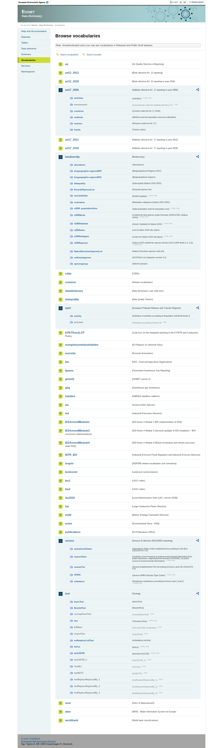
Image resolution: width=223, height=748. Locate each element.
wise (68, 711)
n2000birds (79, 215)
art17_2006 (72, 89)
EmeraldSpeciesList (84, 189)
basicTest (79, 602)
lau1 (67, 480)
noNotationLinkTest (84, 640)
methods (78, 117)
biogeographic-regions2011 (88, 177)
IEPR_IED (71, 454)
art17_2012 (72, 139)
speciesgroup (81, 264)
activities (78, 98)
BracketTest (80, 608)
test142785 (79, 653)
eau (76, 620)
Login (175, 2)
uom (68, 703)
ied (67, 413)
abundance (79, 165)
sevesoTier (79, 567)
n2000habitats (81, 223)
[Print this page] (181, 2)
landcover (71, 472)
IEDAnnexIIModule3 (77, 430)
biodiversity (72, 156)
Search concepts (94, 55)
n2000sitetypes (81, 236)
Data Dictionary (46, 25)
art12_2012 (72, 72)
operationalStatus (83, 549)
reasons (78, 123)
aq (66, 64)
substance (79, 581)
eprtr (68, 308)
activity (77, 316)
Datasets (25, 37)
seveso (69, 540)
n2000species (81, 243)
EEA (35, 2)
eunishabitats (81, 195)
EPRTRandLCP (74, 332)
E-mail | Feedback (30, 738)
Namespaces (28, 71)
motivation (79, 202)
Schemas (26, 54)
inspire (69, 463)
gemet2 (69, 379)
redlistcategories (82, 257)
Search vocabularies (69, 55)
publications (72, 532)
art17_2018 (72, 148)
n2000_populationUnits (85, 208)
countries (79, 111)
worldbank (71, 720)
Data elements (28, 48)
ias (67, 404)
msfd (68, 515)
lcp (67, 506)
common (70, 282)
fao (67, 362)
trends (77, 130)
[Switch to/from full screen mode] (185, 2)
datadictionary (74, 291)
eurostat (70, 353)
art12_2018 (72, 81)
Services (25, 65)
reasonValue (80, 556)
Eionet (34, 25)
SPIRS (77, 575)
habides (70, 396)
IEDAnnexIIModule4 (77, 442)
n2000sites (79, 230)
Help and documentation (34, 31)
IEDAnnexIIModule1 (77, 422)
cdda (68, 273)
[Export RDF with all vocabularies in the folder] (197, 90)
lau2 (67, 489)
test (67, 593)
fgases (69, 370)
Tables (24, 42)
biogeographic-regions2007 (88, 171)
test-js (77, 646)
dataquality (79, 183)
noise (68, 523)
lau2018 (70, 497)
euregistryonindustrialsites (81, 344)
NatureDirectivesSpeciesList (88, 251)
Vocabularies (28, 60)
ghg (67, 387)
